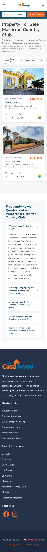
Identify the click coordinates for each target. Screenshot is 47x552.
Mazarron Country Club (14, 486)
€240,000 (36, 158)
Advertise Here (9, 410)
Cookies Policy (32, 544)
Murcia (5, 492)
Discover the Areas (11, 416)
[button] (31, 60)
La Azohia (7, 475)
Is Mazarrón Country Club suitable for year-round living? (20, 305)
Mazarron (6, 481)
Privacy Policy (15, 544)
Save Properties (10, 432)
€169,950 (36, 99)
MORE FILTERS (37, 14)
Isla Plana (7, 470)
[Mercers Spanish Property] (39, 117)
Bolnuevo (7, 453)
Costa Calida (8, 464)
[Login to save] (40, 70)
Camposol (7, 459)
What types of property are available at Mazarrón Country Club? (21, 290)
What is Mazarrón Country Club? (21, 227)
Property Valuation (11, 438)
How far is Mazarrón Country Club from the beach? (21, 317)
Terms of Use (34, 539)
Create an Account (11, 427)
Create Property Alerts (13, 421)
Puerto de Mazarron (12, 497)
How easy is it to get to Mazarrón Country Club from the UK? (21, 331)
